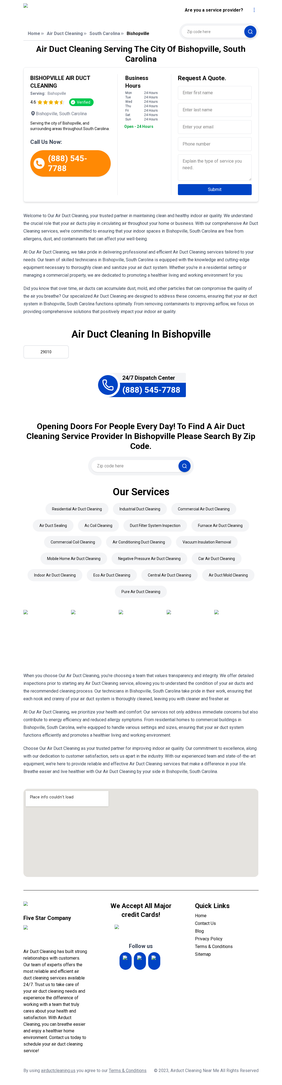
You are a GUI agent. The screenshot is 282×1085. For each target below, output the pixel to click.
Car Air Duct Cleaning (216, 558)
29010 (45, 352)
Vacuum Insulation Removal (207, 542)
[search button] (250, 32)
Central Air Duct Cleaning (169, 575)
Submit (214, 189)
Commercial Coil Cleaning (73, 542)
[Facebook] (154, 961)
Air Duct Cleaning (65, 33)
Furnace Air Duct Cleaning (220, 525)
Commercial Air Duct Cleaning (204, 509)
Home (34, 33)
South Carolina (105, 33)
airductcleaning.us (58, 1070)
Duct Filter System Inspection (155, 525)
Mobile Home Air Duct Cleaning (74, 558)
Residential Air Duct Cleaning (77, 509)
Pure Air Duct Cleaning (140, 591)
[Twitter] (140, 961)
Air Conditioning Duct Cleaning (139, 542)
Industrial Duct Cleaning (140, 509)
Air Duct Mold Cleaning (228, 575)
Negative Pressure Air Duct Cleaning (149, 558)
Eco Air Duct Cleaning (111, 575)
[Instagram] (126, 961)
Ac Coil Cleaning (98, 525)
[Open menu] (254, 10)
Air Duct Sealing (53, 525)
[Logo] (69, 10)
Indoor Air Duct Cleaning (55, 575)
